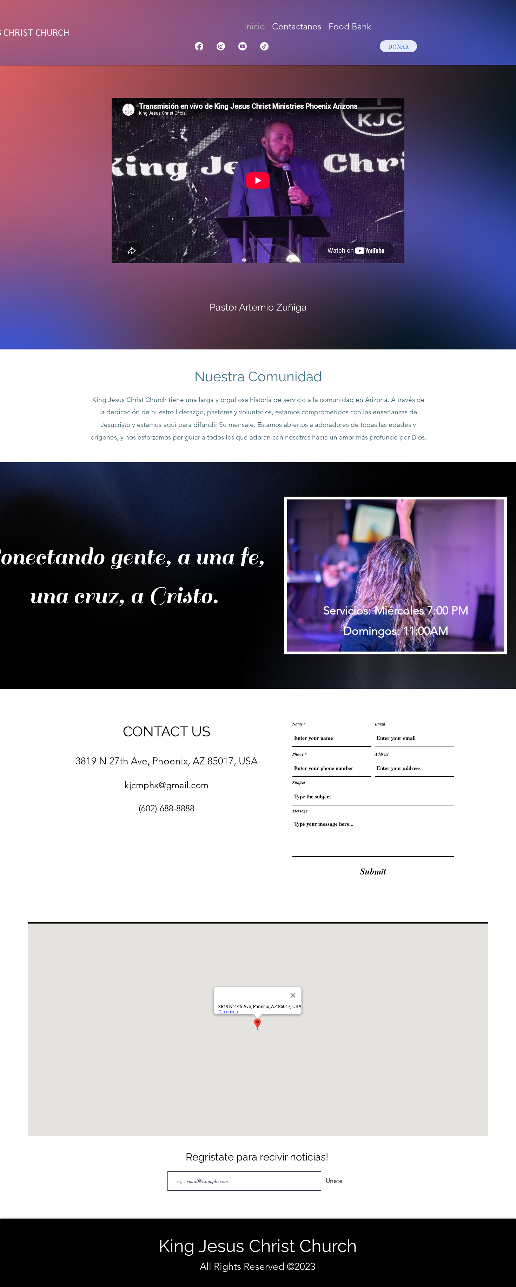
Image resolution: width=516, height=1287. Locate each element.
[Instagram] (221, 46)
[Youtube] (242, 46)
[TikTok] (264, 46)
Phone (298, 754)
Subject (298, 783)
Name (297, 724)
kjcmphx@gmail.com (167, 785)
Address (382, 754)
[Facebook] (199, 46)
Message (299, 811)
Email (380, 724)
